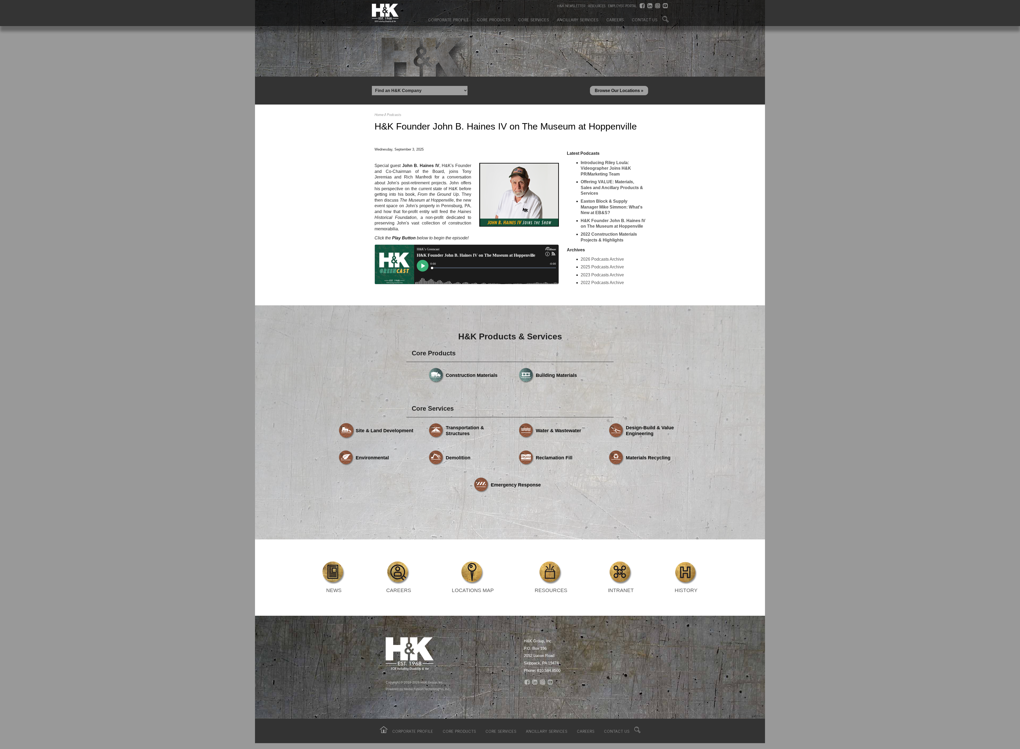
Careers (615, 19)
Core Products (493, 19)
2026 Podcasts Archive (602, 259)
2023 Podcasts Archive (602, 275)
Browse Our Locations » (619, 90)
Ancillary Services (577, 19)
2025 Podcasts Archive (602, 267)
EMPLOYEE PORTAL (622, 6)
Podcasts (394, 115)
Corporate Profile (448, 19)
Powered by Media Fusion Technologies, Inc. (418, 689)
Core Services (533, 19)
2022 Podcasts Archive (602, 282)
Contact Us (644, 19)
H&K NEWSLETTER (571, 6)
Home (379, 115)
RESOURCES (596, 6)
